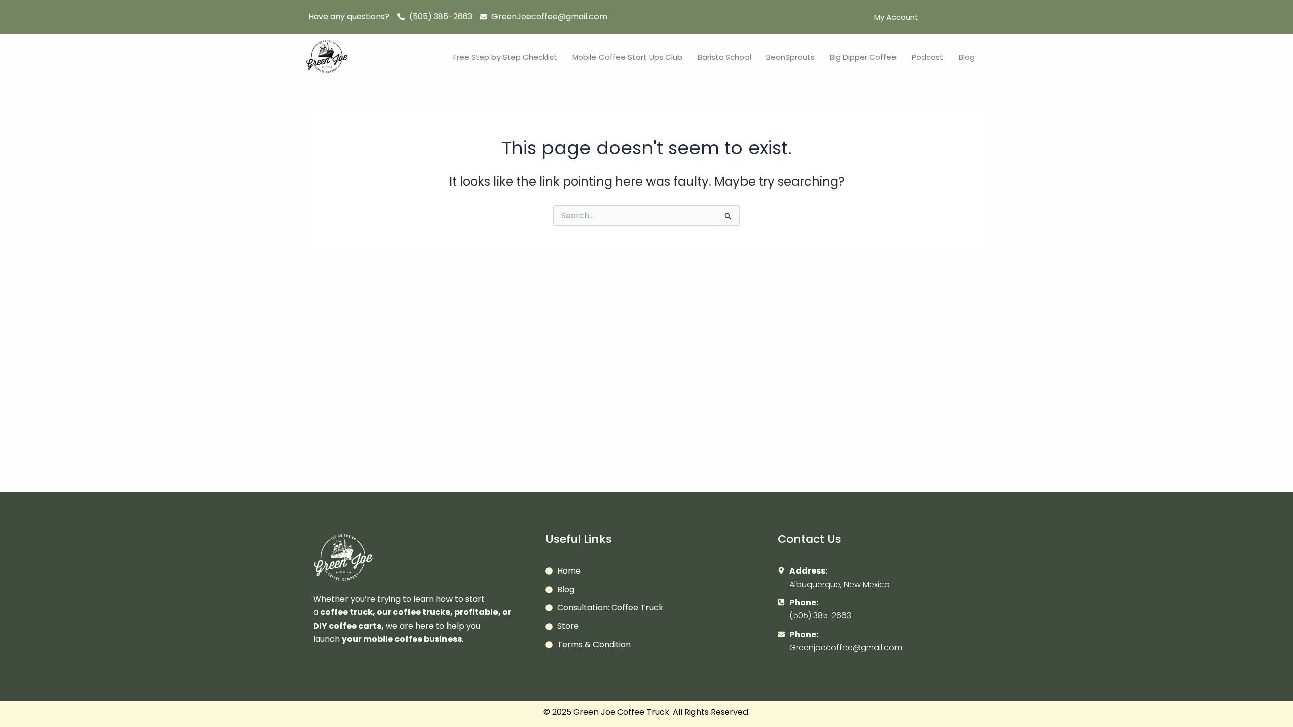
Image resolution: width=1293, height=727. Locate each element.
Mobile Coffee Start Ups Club (627, 56)
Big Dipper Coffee (863, 56)
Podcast (927, 56)
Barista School (724, 56)
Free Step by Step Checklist (505, 56)
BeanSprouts (790, 56)
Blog (967, 56)
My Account (896, 17)
